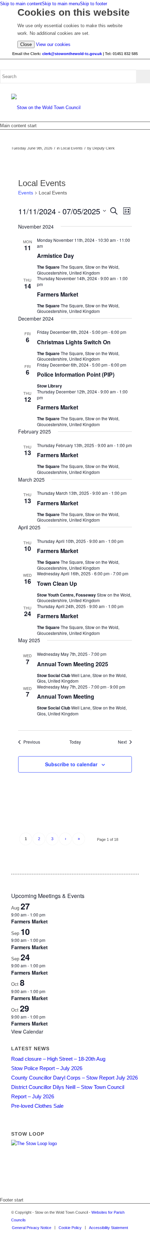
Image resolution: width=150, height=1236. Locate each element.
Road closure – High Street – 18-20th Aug (58, 1059)
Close (26, 44)
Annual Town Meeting (65, 696)
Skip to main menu (61, 3)
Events (25, 192)
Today (75, 742)
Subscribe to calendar (71, 764)
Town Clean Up (57, 583)
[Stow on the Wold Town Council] (62, 108)
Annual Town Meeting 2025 (72, 664)
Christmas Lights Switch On (74, 342)
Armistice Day (55, 256)
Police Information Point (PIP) (75, 374)
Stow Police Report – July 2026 (46, 1068)
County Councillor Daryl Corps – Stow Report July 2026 (74, 1078)
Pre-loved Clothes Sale (37, 1106)
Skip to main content (21, 3)
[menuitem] (31, 1227)
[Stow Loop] (34, 1143)
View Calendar (27, 1031)
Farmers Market (57, 294)
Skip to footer (93, 3)
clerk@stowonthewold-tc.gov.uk (72, 54)
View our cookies (53, 44)
